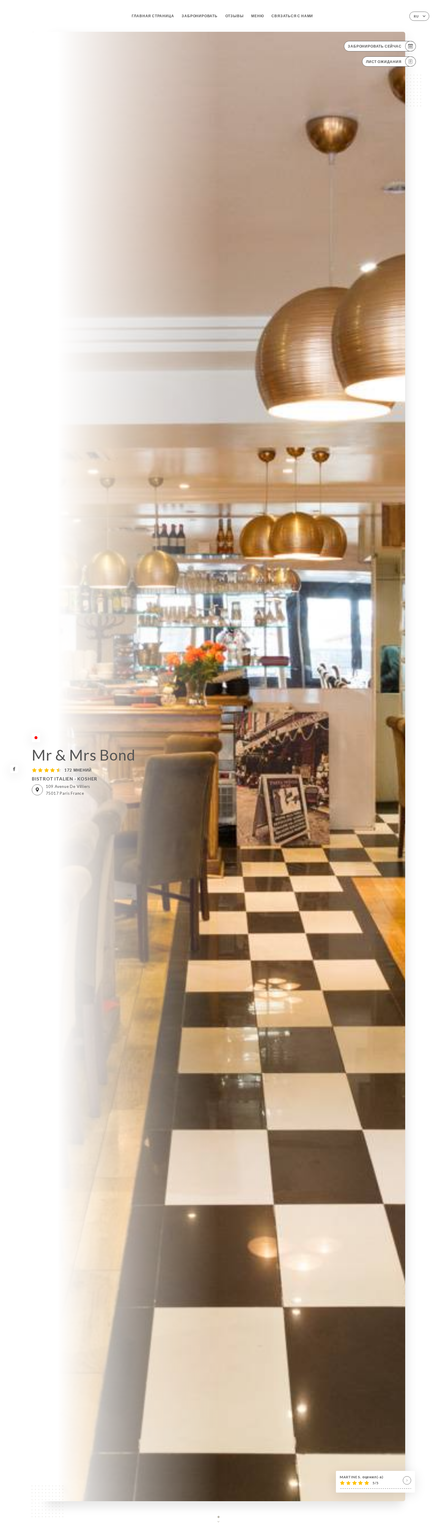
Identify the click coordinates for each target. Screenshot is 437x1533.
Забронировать (199, 16)
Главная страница (153, 16)
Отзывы (234, 16)
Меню (257, 16)
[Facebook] (14, 769)
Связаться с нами (292, 16)
